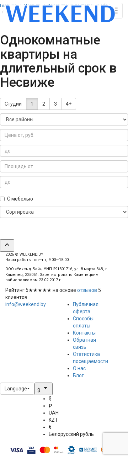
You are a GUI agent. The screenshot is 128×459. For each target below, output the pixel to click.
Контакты (84, 333)
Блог (78, 375)
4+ (68, 104)
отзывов (87, 290)
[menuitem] (71, 398)
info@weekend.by (25, 304)
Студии (13, 104)
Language (16, 388)
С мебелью (20, 199)
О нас (79, 368)
